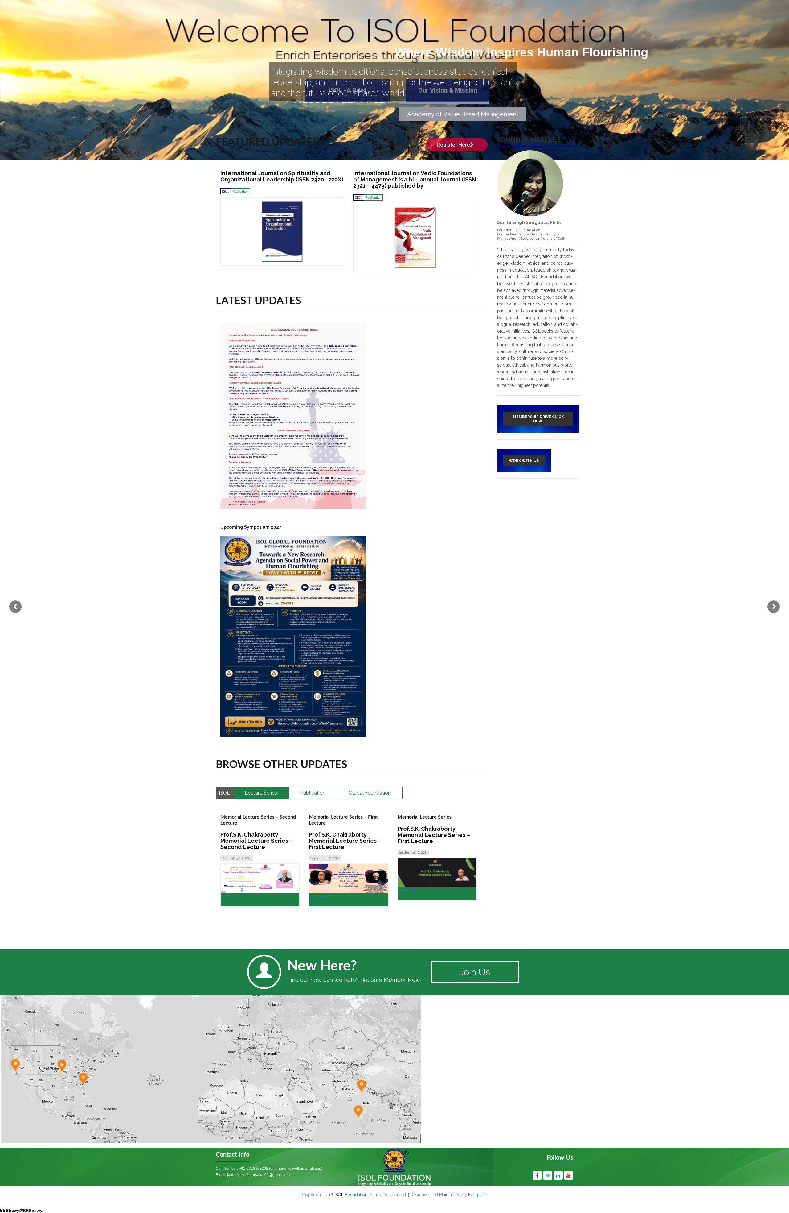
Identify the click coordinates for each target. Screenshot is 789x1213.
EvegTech (477, 1194)
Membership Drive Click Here (538, 419)
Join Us (475, 972)
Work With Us (524, 461)
